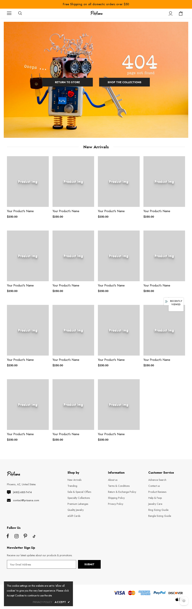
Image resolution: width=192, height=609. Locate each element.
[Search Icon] (23, 13)
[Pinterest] (25, 536)
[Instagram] (16, 536)
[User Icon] (170, 13)
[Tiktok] (34, 536)
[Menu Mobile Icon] (9, 13)
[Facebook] (7, 536)
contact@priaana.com (26, 500)
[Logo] (96, 13)
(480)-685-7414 (22, 492)
